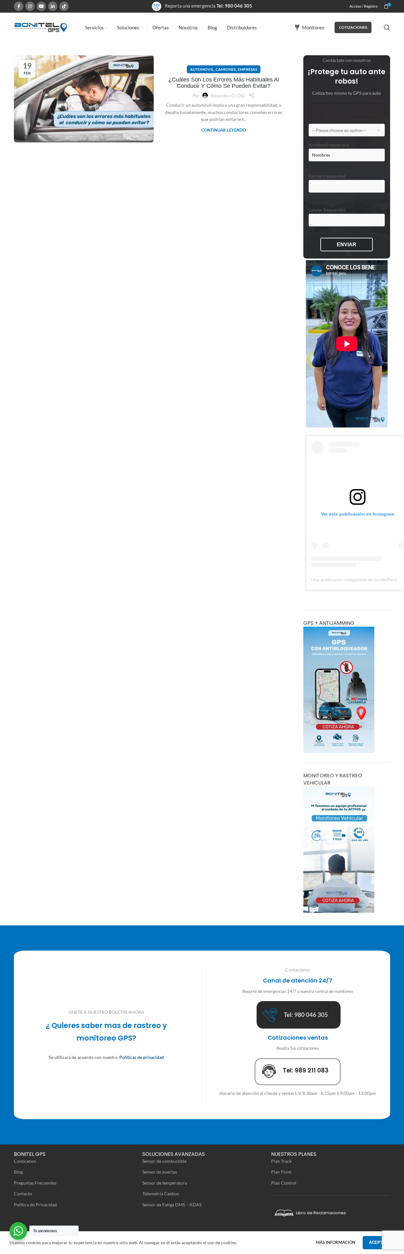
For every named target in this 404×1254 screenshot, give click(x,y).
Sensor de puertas (159, 1171)
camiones (226, 69)
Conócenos (25, 1161)
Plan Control (283, 1182)
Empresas (247, 69)
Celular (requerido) (327, 209)
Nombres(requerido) (328, 144)
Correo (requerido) (326, 176)
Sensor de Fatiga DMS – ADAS (171, 1204)
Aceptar (378, 1242)
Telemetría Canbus (160, 1193)
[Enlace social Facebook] (18, 6)
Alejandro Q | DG (227, 95)
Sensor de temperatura (164, 1182)
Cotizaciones (353, 27)
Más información (336, 1242)
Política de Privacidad (35, 1204)
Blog (18, 1171)
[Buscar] (387, 27)
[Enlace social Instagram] (30, 6)
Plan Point (281, 1171)
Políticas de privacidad (141, 1057)
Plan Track (281, 1161)
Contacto (23, 1193)
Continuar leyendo (223, 130)
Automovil (202, 69)
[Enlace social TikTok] (64, 6)
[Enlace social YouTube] (41, 6)
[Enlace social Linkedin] (52, 6)
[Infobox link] (299, 1015)
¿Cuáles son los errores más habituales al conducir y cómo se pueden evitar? (223, 82)
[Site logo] (41, 27)
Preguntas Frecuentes (35, 1182)
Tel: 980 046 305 (234, 6)
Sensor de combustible (164, 1161)
